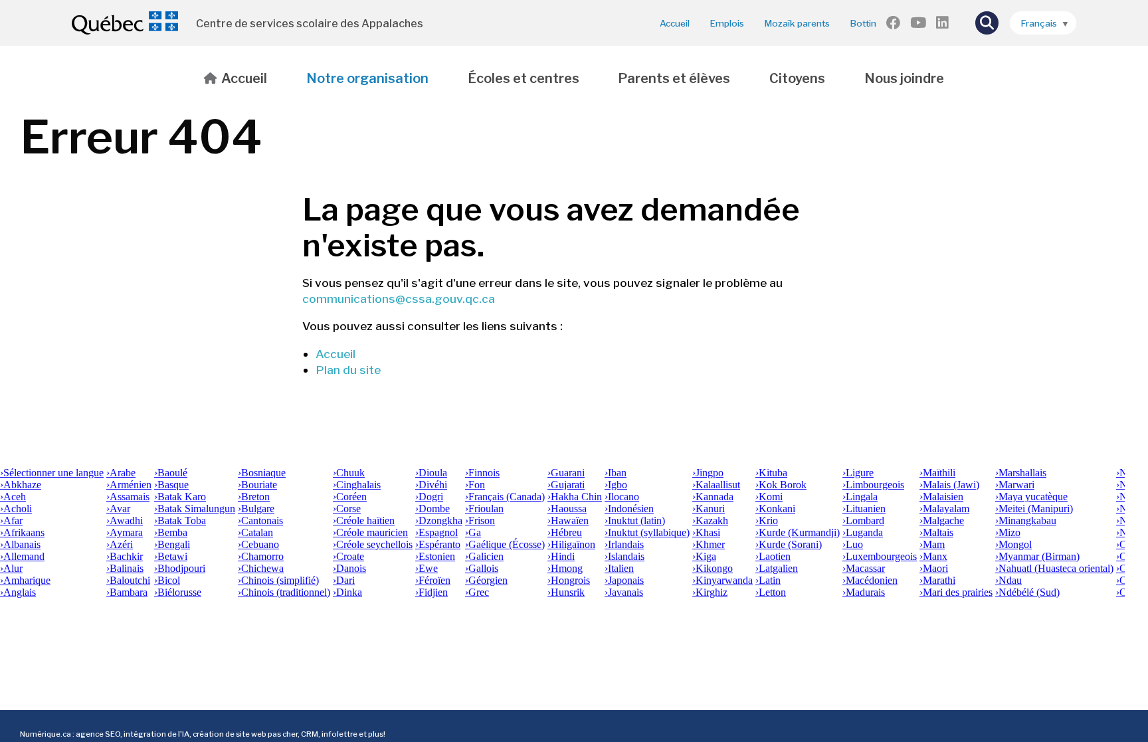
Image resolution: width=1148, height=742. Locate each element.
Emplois (727, 23)
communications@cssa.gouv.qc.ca (398, 299)
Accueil (675, 23)
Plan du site (348, 370)
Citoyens (797, 78)
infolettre (339, 734)
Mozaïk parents (797, 23)
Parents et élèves (674, 78)
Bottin (863, 23)
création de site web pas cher (245, 734)
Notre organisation (367, 78)
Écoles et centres (523, 78)
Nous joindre (904, 78)
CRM (309, 734)
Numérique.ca (45, 734)
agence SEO (98, 734)
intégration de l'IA (156, 734)
